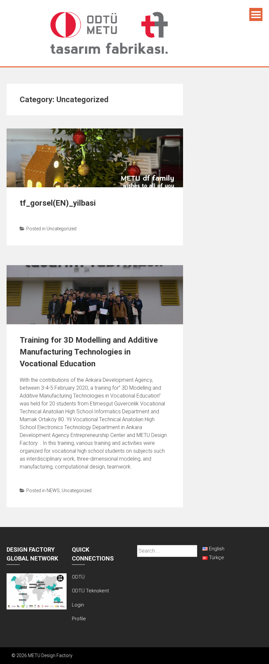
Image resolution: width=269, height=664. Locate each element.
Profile (79, 619)
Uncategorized (61, 228)
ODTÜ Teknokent (90, 591)
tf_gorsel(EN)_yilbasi (58, 203)
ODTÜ (78, 577)
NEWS (53, 490)
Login (78, 605)
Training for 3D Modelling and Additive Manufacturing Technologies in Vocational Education (89, 351)
